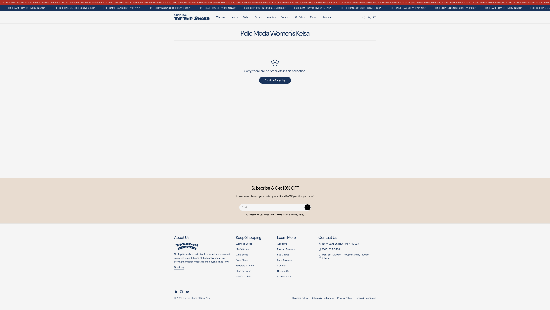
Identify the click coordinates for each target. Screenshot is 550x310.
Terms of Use (282, 214)
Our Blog (281, 265)
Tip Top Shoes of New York (196, 298)
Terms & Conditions (365, 298)
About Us (282, 243)
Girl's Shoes (242, 254)
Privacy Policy (344, 298)
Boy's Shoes (242, 260)
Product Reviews (286, 249)
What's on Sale (243, 276)
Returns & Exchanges (323, 298)
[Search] (363, 17)
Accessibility (284, 276)
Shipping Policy (300, 298)
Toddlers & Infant (245, 265)
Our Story (179, 267)
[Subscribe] (308, 207)
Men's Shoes (242, 249)
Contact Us (283, 271)
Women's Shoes (244, 243)
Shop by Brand (243, 271)
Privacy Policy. (298, 214)
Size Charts (283, 254)
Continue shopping (275, 80)
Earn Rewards (284, 260)
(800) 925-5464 (331, 249)
